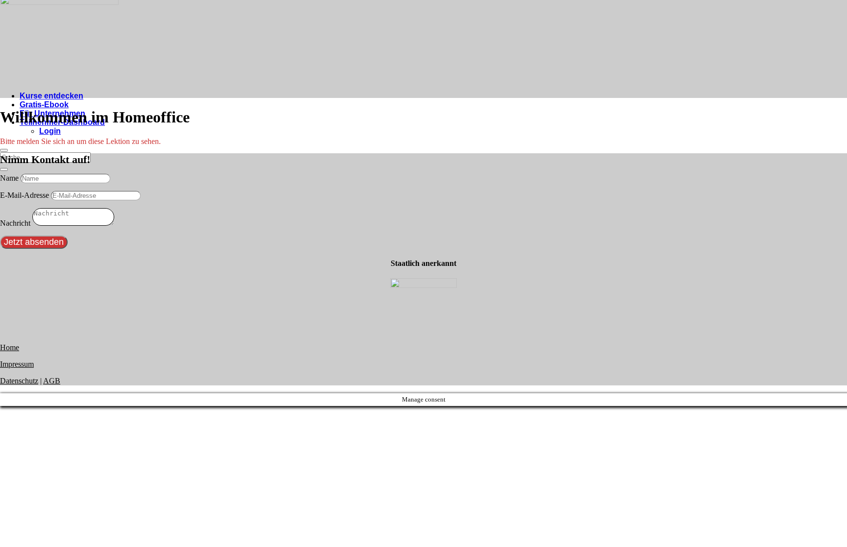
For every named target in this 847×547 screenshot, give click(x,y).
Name (9, 178)
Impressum (17, 364)
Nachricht (15, 223)
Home (9, 347)
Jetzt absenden (34, 242)
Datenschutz (19, 381)
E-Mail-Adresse (24, 195)
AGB (51, 381)
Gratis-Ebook (44, 104)
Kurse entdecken (51, 96)
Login (50, 131)
